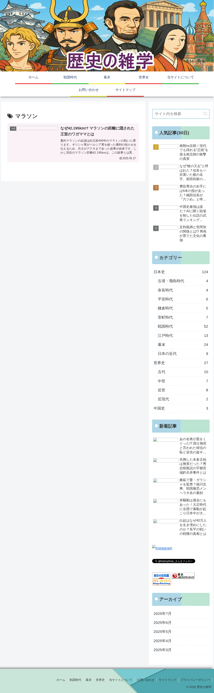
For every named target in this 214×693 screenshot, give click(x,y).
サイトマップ (167, 679)
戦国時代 (75, 679)
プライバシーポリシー (195, 679)
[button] (205, 113)
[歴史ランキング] (183, 575)
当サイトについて (120, 679)
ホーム (60, 679)
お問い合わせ (145, 679)
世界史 (100, 679)
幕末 (89, 679)
